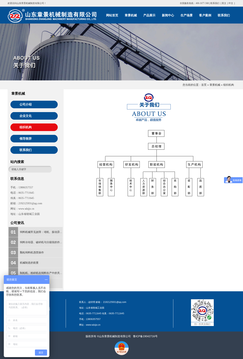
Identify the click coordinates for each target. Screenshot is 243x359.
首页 (204, 84)
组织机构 (228, 84)
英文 (224, 3)
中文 (231, 3)
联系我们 (214, 3)
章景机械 (215, 84)
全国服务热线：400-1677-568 (194, 3)
